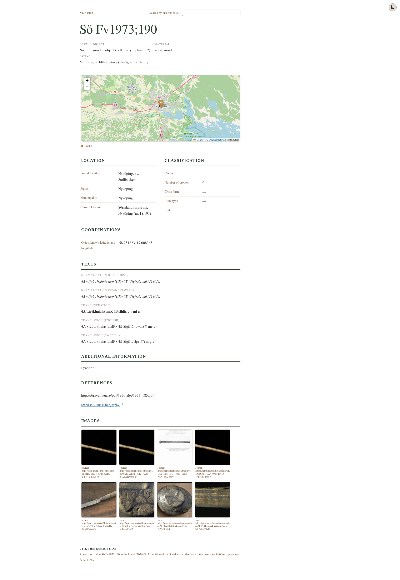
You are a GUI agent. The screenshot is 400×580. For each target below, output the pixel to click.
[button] (161, 104)
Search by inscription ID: (164, 12)
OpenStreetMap (217, 139)
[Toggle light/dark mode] (393, 7)
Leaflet (200, 139)
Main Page (86, 12)
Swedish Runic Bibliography (100, 405)
